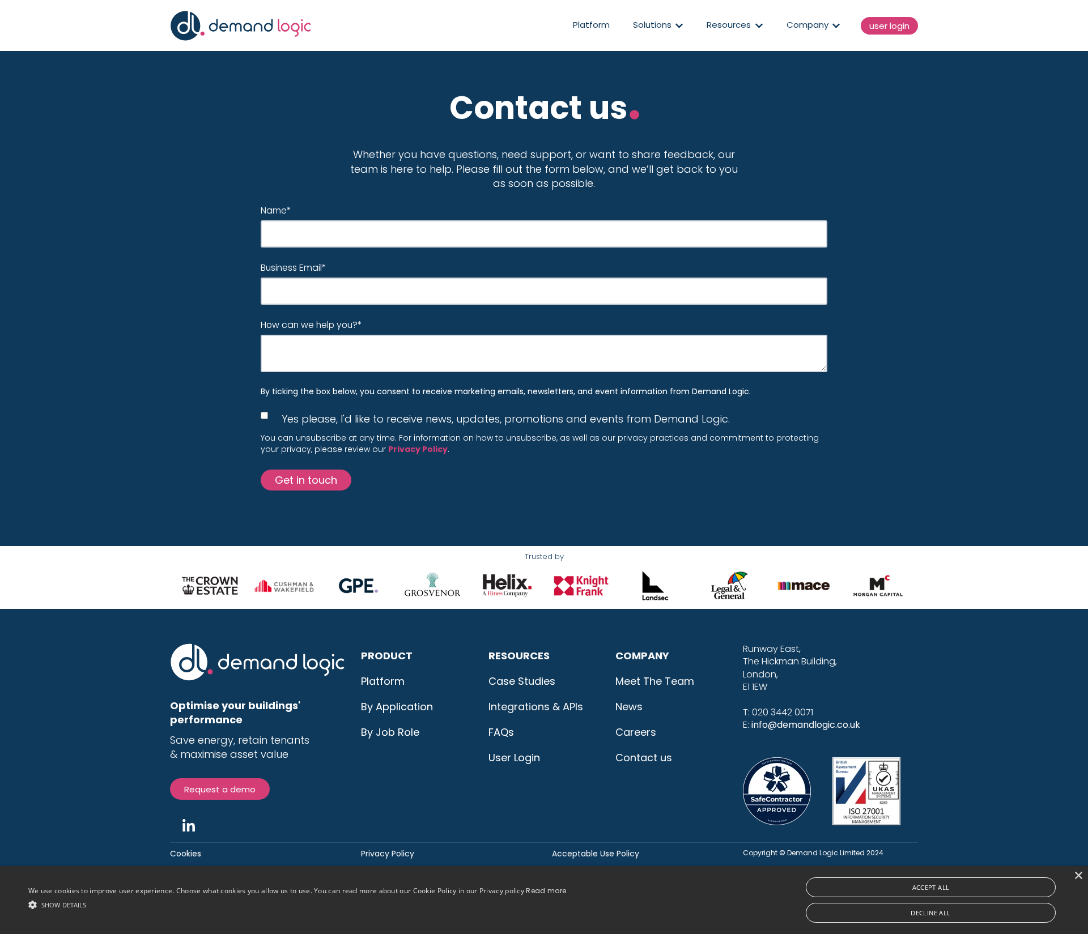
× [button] (1078, 876)
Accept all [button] (931, 887)
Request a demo (220, 789)
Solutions (652, 26)
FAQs (501, 732)
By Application (397, 707)
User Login (514, 757)
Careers (635, 732)
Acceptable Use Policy (595, 853)
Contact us (643, 757)
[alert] (544, 900)
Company (807, 26)
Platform (591, 25)
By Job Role (390, 732)
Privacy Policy (387, 853)
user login (889, 26)
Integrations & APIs (535, 707)
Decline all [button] (930, 913)
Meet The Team (654, 681)
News (629, 707)
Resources (729, 26)
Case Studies (521, 681)
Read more (546, 890)
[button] (297, 904)
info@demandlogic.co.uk (805, 724)
